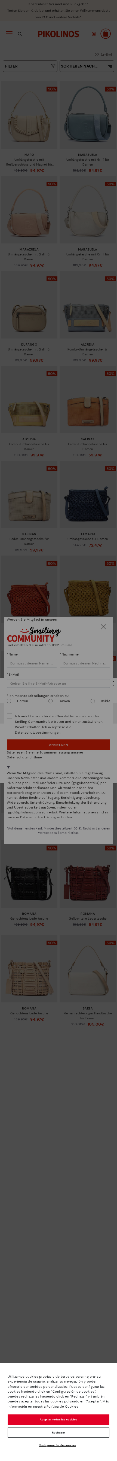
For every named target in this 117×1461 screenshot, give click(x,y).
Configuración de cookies (57, 1445)
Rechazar (58, 1432)
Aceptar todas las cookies (59, 1419)
